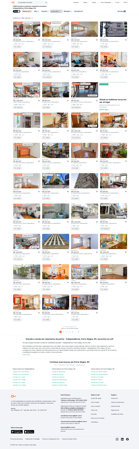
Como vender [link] (95, 402)
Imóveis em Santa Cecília (59, 385)
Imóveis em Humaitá (97, 377)
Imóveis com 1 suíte (19, 377)
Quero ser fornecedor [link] (97, 418)
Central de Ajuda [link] (96, 398)
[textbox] (32, 3)
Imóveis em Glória (96, 379)
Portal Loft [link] (114, 398)
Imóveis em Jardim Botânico (99, 374)
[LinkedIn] (122, 439)
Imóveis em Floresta (97, 382)
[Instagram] (117, 439)
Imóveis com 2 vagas (19, 385)
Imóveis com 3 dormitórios (21, 374)
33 (78, 332)
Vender (94, 2)
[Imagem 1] (26, 35)
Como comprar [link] (95, 406)
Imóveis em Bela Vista (58, 372)
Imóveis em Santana (58, 377)
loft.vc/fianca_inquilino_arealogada (72, 408)
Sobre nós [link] (94, 410)
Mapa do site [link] (115, 410)
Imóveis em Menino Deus (98, 385)
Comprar (76, 2)
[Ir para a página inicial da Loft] (14, 2)
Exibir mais (26, 354)
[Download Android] (17, 432)
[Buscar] (46, 2)
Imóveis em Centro (57, 374)
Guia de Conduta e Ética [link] (69, 439)
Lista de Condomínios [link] (117, 402)
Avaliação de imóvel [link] (117, 414)
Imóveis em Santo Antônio (99, 372)
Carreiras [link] (94, 414)
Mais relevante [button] (25, 18)
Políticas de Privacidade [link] (32, 439)
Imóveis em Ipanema (58, 382)
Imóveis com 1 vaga (19, 382)
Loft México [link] (94, 422)
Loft (55, 365)
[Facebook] (127, 439)
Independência (80, 365)
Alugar (85, 2)
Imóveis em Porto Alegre (66, 365)
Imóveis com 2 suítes (19, 379)
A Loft (117, 2)
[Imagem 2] (114, 65)
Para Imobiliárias (106, 2)
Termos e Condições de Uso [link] (50, 439)
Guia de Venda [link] (115, 406)
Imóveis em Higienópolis (59, 379)
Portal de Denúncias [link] (16, 439)
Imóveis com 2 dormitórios (21, 372)
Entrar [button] (125, 2)
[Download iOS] (29, 432)
